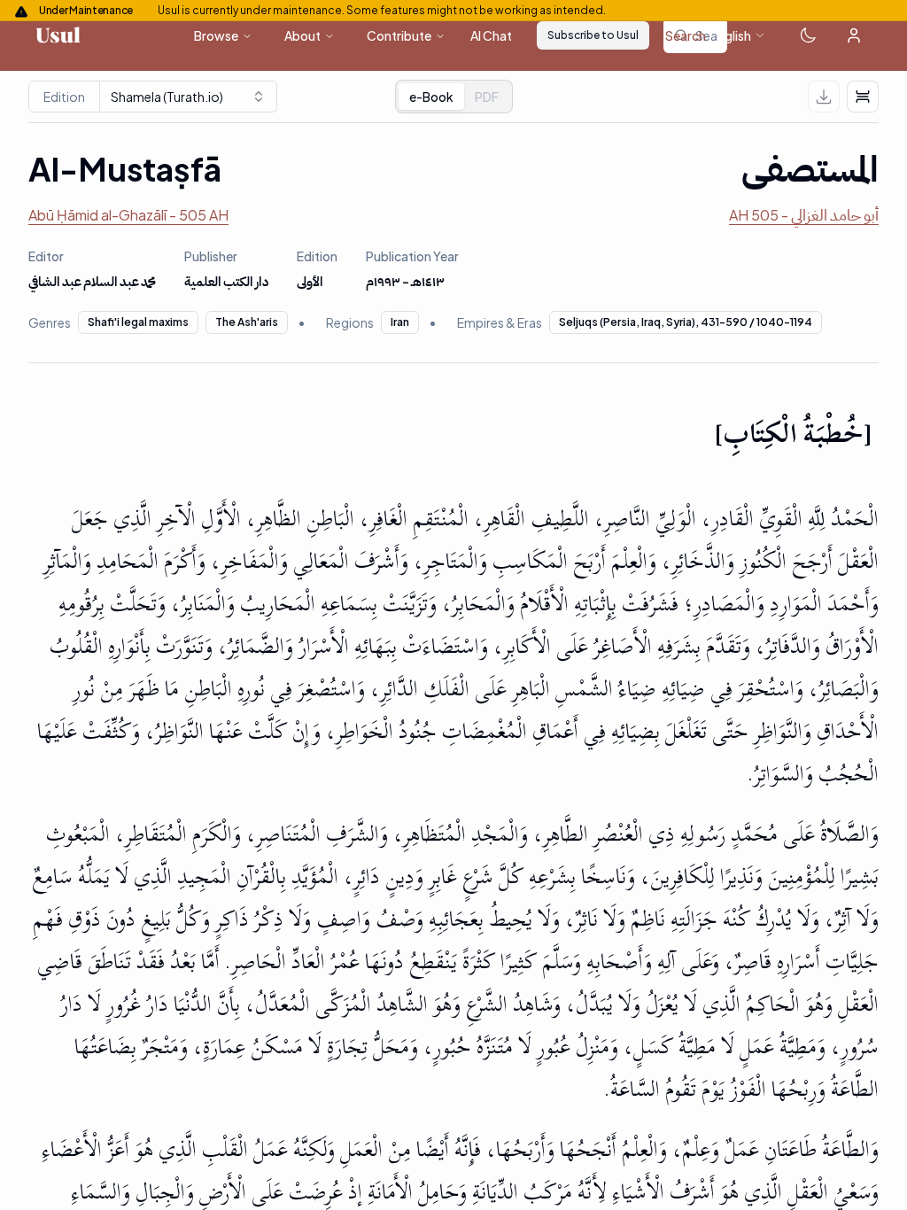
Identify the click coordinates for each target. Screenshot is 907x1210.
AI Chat (491, 35)
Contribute (399, 35)
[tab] (486, 96)
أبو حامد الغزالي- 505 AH (804, 215)
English (730, 35)
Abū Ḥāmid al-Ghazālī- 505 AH (128, 215)
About (302, 35)
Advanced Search (655, 35)
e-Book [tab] (431, 97)
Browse (216, 35)
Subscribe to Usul (593, 35)
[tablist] (454, 96)
